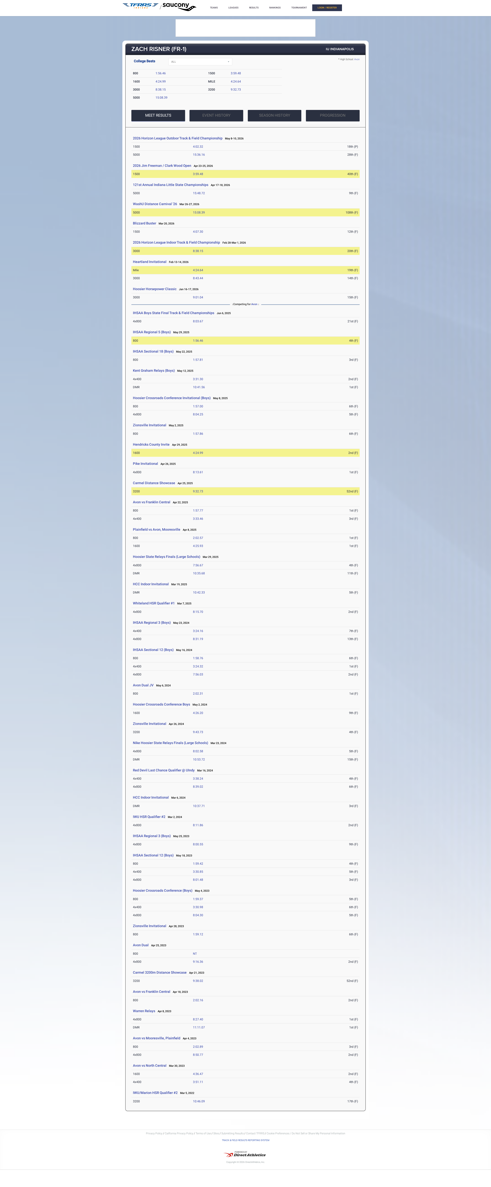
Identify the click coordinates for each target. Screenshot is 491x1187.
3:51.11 (198, 1082)
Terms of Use (203, 1133)
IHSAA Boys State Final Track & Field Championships (173, 313)
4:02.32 (198, 146)
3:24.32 (198, 666)
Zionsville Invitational (149, 425)
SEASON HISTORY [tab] (274, 115)
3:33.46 (198, 519)
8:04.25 (198, 414)
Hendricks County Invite (151, 444)
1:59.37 (198, 899)
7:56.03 (198, 674)
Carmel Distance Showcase (154, 483)
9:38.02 (198, 981)
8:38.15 (161, 89)
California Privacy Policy (179, 1133)
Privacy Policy (154, 1133)
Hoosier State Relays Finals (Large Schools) (166, 557)
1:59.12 (198, 934)
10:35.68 (199, 573)
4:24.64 (236, 81)
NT (195, 953)
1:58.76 (198, 658)
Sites (216, 1133)
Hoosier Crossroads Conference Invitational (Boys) (172, 398)
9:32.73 (236, 89)
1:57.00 (198, 406)
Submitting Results (232, 1133)
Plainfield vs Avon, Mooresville (156, 529)
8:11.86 (198, 825)
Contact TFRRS (255, 1133)
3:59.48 (236, 73)
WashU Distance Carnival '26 (155, 204)
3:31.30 (198, 379)
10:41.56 (199, 387)
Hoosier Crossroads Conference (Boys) (162, 890)
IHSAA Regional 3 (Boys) (152, 623)
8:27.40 (198, 1019)
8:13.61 (198, 472)
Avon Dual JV (143, 685)
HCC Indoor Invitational (151, 584)
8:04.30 (198, 915)
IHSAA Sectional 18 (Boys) (153, 351)
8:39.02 (198, 786)
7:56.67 (198, 565)
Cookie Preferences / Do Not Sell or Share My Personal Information (306, 1133)
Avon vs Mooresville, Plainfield (156, 1038)
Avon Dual (141, 945)
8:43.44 (198, 278)
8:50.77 (198, 1055)
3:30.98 (198, 907)
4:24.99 (161, 81)
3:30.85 (198, 871)
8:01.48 (198, 880)
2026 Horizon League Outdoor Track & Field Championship (177, 138)
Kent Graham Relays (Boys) (154, 370)
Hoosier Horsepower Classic (154, 289)
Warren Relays (144, 1011)
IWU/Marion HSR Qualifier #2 (155, 1093)
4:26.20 (198, 713)
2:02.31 (198, 693)
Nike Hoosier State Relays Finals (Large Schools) (170, 743)
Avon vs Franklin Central (151, 502)
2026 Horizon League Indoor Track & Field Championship (176, 242)
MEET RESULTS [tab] (158, 115)
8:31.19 (198, 639)
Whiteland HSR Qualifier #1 (154, 603)
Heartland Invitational (149, 262)
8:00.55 (198, 844)
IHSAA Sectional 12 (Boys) (153, 650)
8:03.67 (198, 321)
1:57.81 (198, 360)
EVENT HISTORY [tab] (216, 115)
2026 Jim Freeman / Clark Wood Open (162, 166)
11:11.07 (199, 1027)
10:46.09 (199, 1101)
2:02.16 (198, 1000)
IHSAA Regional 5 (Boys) (152, 332)
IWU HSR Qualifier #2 (149, 817)
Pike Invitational (145, 464)
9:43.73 (198, 732)
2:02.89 (198, 1047)
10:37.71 (199, 806)
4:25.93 (198, 546)
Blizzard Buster (144, 223)
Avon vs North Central (149, 1065)
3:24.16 (198, 631)
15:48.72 (199, 193)
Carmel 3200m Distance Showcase (160, 972)
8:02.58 (198, 751)
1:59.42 (198, 863)
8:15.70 (198, 612)
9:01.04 (198, 297)
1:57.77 (198, 510)
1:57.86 (198, 434)
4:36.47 (198, 1074)
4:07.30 (198, 231)
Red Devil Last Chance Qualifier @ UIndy (164, 770)
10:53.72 (199, 759)
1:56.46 (161, 73)
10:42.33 (199, 592)
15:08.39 (161, 97)
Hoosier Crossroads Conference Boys (161, 704)
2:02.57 (198, 538)
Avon (357, 59)
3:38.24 (198, 778)
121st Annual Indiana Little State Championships (170, 185)
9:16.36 (198, 962)
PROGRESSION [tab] (332, 115)
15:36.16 (199, 154)
